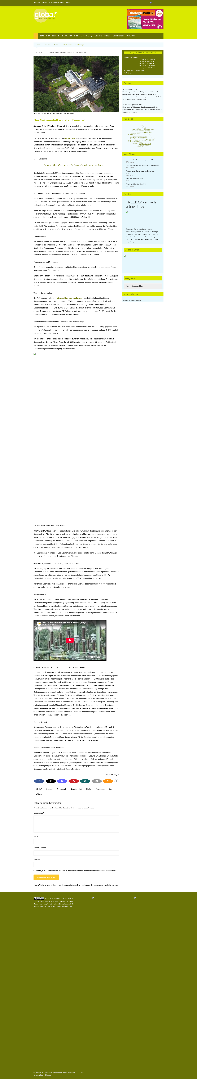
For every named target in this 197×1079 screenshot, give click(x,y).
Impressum (81, 1072)
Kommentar (67, 36)
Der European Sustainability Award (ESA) (138, 92)
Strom (111, 789)
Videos (75, 52)
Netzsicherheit (76, 789)
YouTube (161, 3)
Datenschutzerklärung (42, 1075)
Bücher (107, 36)
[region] (143, 261)
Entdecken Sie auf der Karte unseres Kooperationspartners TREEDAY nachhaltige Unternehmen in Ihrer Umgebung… (142, 231)
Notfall (89, 789)
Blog (76, 36)
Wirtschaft (82, 52)
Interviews (130, 36)
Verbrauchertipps (66, 52)
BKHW (39, 789)
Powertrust (100, 789)
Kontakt (44, 2)
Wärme (39, 794)
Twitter (158, 3)
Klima (57, 52)
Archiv (68, 2)
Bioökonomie (118, 36)
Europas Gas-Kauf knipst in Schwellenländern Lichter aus (74, 165)
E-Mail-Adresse (40, 848)
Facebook (154, 3)
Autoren (51, 52)
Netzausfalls (69, 138)
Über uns (37, 2)
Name (37, 836)
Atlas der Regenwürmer (134, 178)
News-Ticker (44, 36)
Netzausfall (61, 789)
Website (37, 859)
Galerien (98, 36)
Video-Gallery (86, 36)
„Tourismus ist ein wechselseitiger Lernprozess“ (143, 165)
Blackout (49, 789)
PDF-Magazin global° (56, 2)
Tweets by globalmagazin (131, 300)
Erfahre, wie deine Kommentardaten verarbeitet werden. (97, 885)
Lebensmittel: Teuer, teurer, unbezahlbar (140, 160)
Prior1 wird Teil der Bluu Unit (136, 184)
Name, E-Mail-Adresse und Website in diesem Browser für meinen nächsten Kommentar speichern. (76, 871)
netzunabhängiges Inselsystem (69, 298)
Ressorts (56, 36)
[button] (39, 781)
